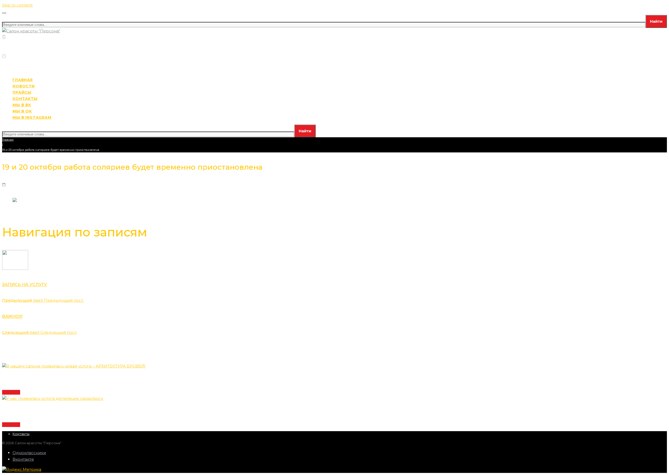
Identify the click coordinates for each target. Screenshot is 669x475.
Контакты (21, 434)
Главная (8, 139)
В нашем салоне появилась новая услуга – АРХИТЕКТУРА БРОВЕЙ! (73, 379)
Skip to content (17, 5)
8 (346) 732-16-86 (54, 43)
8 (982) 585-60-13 (20, 50)
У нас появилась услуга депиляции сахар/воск (52, 411)
